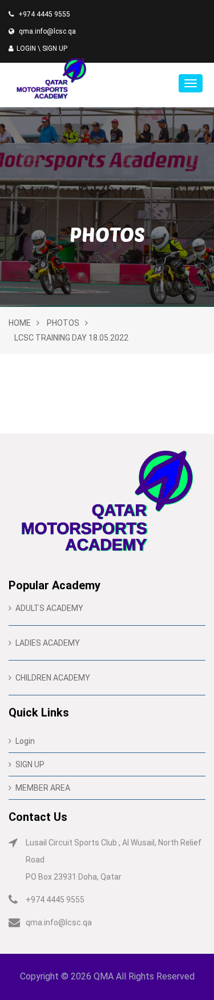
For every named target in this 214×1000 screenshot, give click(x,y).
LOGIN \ (29, 48)
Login (25, 741)
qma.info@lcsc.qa (47, 31)
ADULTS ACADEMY (49, 608)
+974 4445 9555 (44, 14)
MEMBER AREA (42, 787)
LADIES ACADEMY (47, 642)
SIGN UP (54, 48)
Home (20, 322)
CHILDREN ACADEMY (52, 677)
